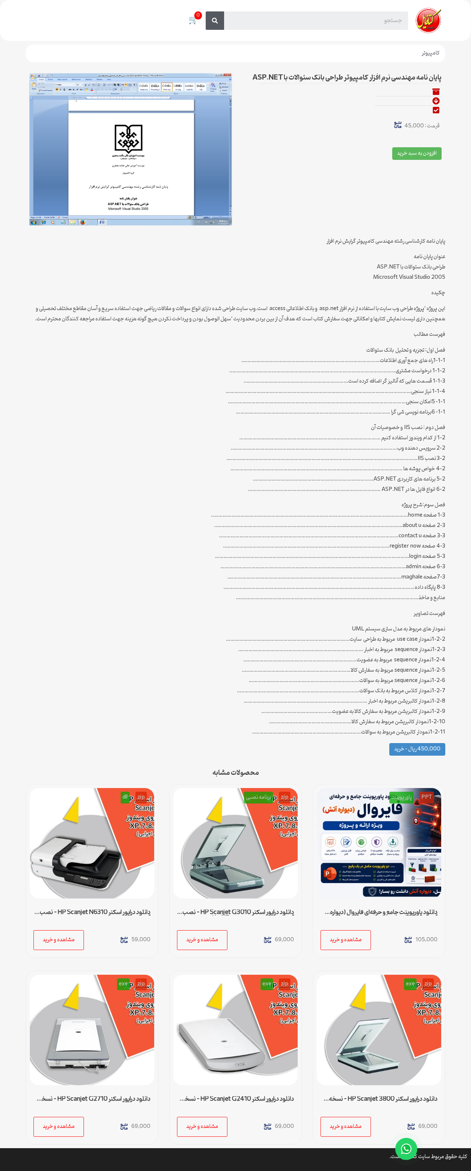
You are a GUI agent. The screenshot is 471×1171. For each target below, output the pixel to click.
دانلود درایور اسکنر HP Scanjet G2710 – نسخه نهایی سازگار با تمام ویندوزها (94, 1102)
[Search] (215, 20)
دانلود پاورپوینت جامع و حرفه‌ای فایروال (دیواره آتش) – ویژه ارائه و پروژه (384, 915)
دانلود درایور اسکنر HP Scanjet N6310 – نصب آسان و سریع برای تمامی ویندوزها (95, 915)
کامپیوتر (431, 53)
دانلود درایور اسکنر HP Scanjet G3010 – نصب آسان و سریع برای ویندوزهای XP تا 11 (238, 915)
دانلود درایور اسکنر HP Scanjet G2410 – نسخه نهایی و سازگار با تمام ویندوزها (238, 1102)
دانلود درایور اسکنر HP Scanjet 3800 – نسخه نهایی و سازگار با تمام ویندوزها (383, 1102)
